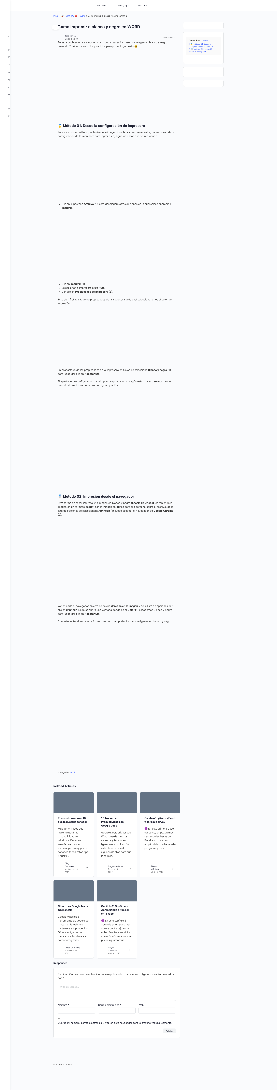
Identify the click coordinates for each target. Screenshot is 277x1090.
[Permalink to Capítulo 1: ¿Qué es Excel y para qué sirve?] (160, 802)
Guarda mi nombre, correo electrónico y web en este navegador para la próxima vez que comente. (115, 1022)
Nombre (63, 1005)
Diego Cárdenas (115, 866)
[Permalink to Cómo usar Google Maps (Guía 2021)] (74, 890)
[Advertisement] (117, 725)
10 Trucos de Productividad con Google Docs (112, 822)
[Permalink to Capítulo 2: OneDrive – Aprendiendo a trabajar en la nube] (117, 890)
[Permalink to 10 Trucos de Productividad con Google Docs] (117, 802)
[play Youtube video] (117, 85)
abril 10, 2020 (157, 872)
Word (82, 16)
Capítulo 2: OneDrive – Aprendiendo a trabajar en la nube (115, 910)
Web (141, 1005)
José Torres (70, 36)
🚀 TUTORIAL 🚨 (69, 16)
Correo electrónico (109, 1005)
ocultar (205, 41)
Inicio (55, 16)
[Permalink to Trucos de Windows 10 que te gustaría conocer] (74, 802)
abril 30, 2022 (71, 39)
